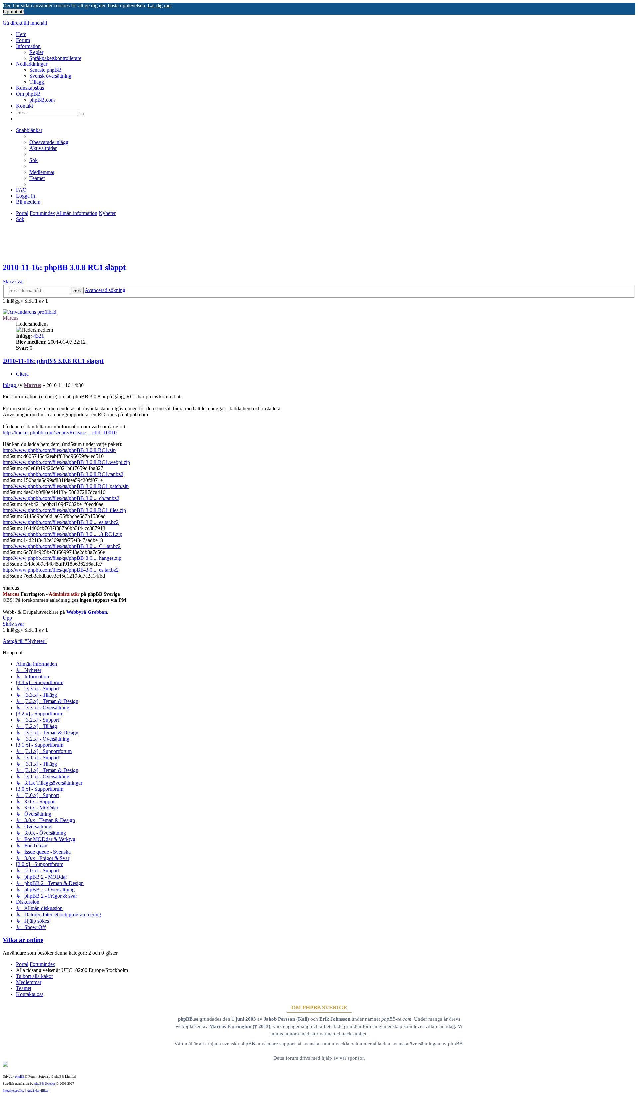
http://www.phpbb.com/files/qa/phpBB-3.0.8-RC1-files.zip (64, 510)
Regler (36, 52)
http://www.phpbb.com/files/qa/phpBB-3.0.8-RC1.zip (59, 450)
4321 (38, 336)
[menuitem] (48, 142)
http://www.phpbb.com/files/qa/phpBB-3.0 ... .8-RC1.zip (62, 534)
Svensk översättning (50, 76)
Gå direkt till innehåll (25, 23)
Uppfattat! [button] (13, 11)
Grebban (97, 612)
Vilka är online (23, 939)
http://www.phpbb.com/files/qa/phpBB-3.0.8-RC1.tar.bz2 (63, 474)
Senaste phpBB (45, 70)
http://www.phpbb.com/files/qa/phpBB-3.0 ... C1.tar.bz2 (62, 546)
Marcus (10, 318)
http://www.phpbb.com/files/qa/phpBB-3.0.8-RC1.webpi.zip (66, 462)
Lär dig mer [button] (160, 5)
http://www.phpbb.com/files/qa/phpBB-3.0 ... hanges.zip (62, 558)
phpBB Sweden (44, 1083)
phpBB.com (42, 100)
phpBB (20, 1076)
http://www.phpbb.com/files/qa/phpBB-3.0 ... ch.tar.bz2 (61, 498)
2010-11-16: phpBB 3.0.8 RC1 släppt (64, 267)
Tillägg (36, 82)
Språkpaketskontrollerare (55, 58)
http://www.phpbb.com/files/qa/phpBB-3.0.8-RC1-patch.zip (66, 486)
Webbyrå (76, 612)
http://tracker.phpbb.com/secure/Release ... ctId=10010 (60, 432)
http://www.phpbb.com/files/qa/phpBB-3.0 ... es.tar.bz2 (61, 522)
